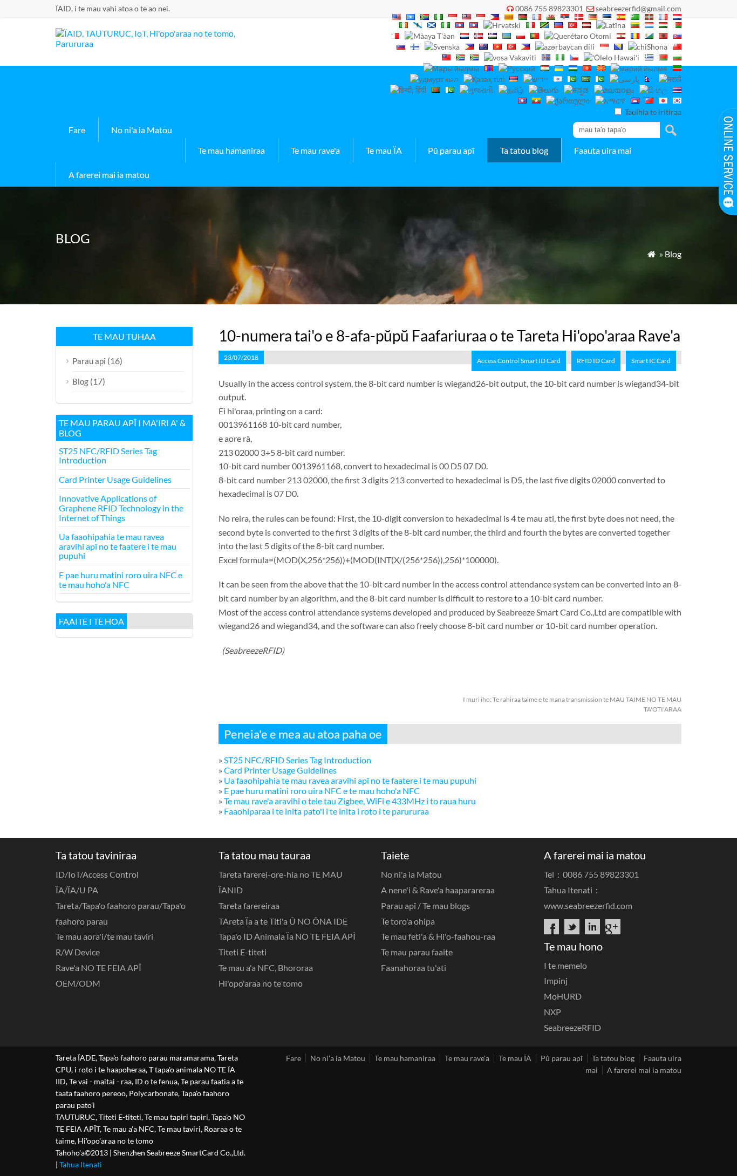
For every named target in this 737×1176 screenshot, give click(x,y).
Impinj (556, 980)
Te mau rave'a (315, 150)
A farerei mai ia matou (109, 174)
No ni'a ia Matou (141, 130)
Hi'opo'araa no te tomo (261, 983)
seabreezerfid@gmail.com (638, 8)
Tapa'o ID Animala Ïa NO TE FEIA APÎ (287, 936)
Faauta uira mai (602, 150)
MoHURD (563, 996)
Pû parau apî (451, 150)
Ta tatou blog (524, 150)
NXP (552, 1012)
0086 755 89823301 (549, 8)
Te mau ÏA (384, 150)
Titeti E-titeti (243, 952)
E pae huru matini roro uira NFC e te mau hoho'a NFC (322, 790)
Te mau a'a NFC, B (266, 967)
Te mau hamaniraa (231, 150)
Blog (673, 254)
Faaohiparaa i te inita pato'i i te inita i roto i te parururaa (326, 811)
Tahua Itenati (80, 1164)
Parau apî (89, 361)
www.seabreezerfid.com (588, 905)
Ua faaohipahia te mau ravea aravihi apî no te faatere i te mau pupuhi (350, 780)
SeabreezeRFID (572, 1027)
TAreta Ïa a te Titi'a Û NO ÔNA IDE (283, 921)
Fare (77, 130)
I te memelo (565, 965)
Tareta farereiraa (249, 905)
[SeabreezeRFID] (152, 43)
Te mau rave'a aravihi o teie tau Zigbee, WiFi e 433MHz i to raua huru (350, 801)
